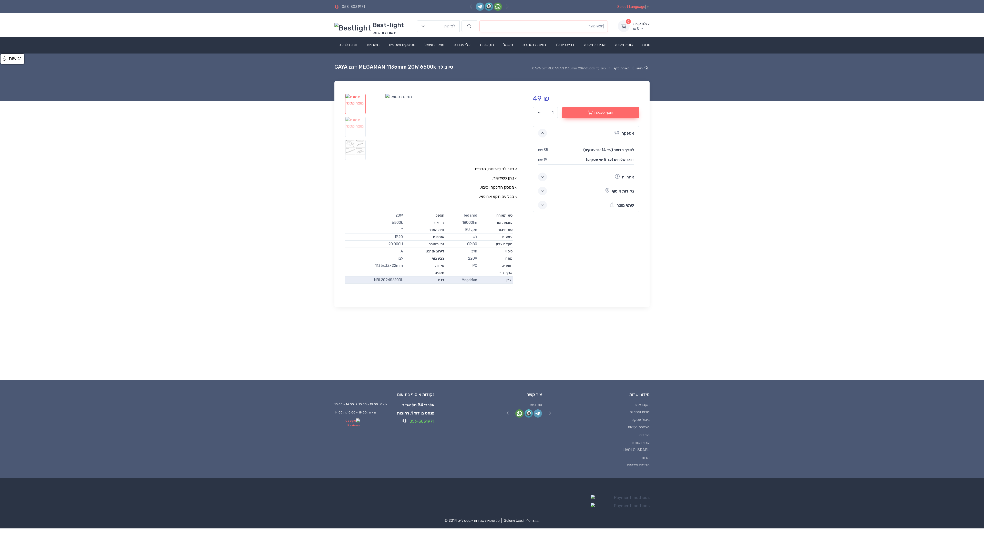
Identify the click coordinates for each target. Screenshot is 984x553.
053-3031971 (353, 7)
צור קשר (535, 404)
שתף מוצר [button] (625, 205)
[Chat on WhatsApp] (498, 6)
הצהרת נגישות (639, 427)
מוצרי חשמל (434, 44)
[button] (12, 59)
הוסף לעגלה (603, 112)
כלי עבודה (462, 44)
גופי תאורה (624, 44)
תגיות (646, 457)
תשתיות (373, 44)
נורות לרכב (348, 44)
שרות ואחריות (640, 412)
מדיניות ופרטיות (638, 465)
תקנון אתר (642, 404)
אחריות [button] (628, 177)
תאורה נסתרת (534, 44)
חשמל (508, 44)
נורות (646, 44)
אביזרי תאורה (595, 44)
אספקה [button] (627, 133)
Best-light (388, 25)
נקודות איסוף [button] (623, 191)
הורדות (644, 435)
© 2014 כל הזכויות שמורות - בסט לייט (472, 520)
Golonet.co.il (514, 520)
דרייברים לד (565, 44)
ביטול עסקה (641, 420)
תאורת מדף (622, 68)
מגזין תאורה (641, 442)
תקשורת (487, 44)
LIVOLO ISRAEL (636, 450)
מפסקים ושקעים (402, 44)
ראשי (639, 68)
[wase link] (489, 6)
